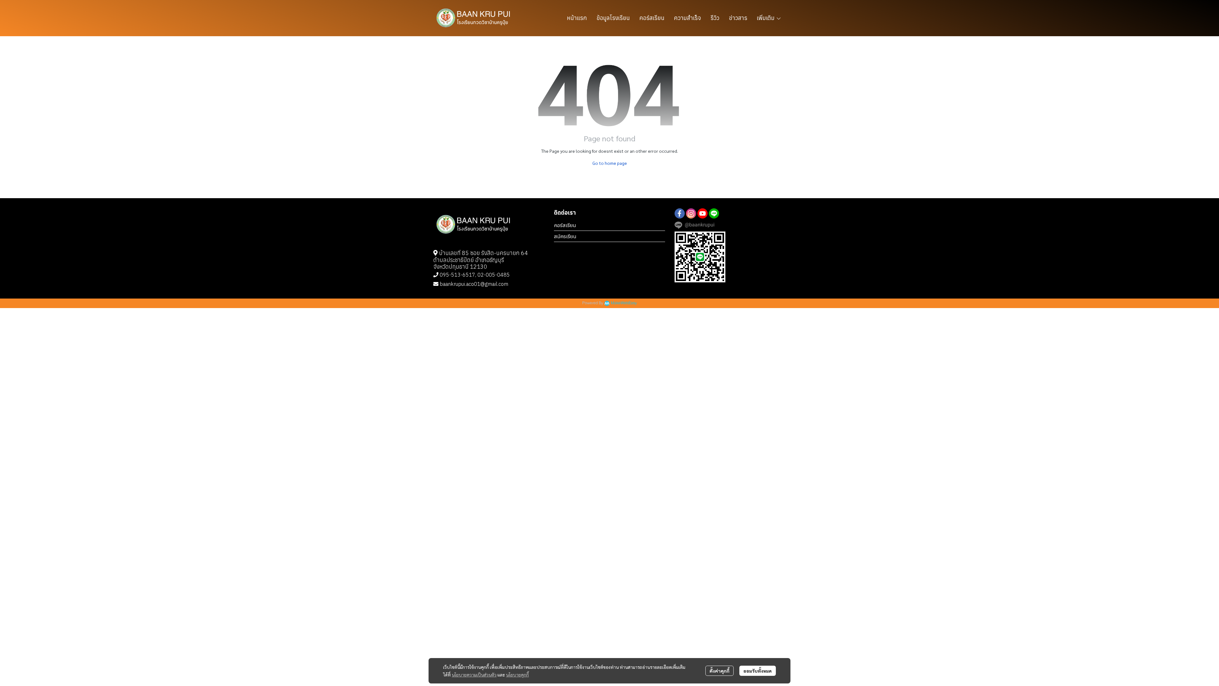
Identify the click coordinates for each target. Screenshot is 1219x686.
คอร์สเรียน (565, 225)
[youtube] (702, 213)
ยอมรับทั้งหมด (757, 671)
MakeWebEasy (624, 303)
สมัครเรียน (565, 236)
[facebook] (680, 213)
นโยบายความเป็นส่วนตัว (474, 674)
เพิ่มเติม (766, 18)
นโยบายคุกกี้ (517, 674)
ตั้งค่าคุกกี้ (719, 671)
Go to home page (609, 163)
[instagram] (691, 213)
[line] (714, 213)
